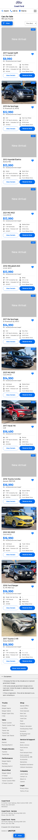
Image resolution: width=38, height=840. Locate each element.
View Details (10, 75)
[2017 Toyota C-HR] (19, 624)
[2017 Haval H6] (19, 411)
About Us (23, 779)
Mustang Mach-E (7, 745)
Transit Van (5, 730)
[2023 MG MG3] (19, 358)
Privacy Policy (24, 788)
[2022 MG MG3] (19, 518)
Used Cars (23, 718)
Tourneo (4, 728)
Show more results (19, 668)
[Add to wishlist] (32, 54)
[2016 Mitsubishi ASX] (19, 252)
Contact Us (23, 776)
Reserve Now (27, 75)
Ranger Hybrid (6, 711)
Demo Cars (23, 716)
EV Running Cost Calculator (25, 734)
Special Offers (24, 706)
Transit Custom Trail (8, 725)
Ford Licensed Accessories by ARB (26, 756)
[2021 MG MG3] (19, 198)
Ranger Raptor (6, 708)
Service (22, 742)
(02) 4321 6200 (10, 805)
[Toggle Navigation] (35, 10)
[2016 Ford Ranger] (19, 571)
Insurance (23, 731)
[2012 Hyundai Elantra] (19, 145)
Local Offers (24, 708)
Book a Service (24, 745)
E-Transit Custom (7, 783)
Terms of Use (24, 791)
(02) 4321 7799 (10, 815)
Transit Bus (5, 733)
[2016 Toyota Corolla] (19, 465)
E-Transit (5, 776)
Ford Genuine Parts (26, 752)
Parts (21, 750)
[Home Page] (19, 2)
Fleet (21, 721)
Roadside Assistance (26, 764)
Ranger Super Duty (8, 713)
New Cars (23, 713)
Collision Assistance (26, 767)
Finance (22, 724)
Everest (4, 742)
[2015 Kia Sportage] (19, 92)
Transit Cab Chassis (8, 735)
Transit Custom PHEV (8, 781)
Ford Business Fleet (26, 729)
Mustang (4, 764)
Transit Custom (7, 723)
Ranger (4, 706)
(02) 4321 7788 (10, 823)
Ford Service (24, 747)
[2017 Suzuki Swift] (19, 39)
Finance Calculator (26, 726)
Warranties (23, 762)
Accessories (23, 759)
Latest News (24, 774)
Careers (22, 781)
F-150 (3, 716)
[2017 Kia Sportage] (19, 305)
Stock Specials (24, 711)
